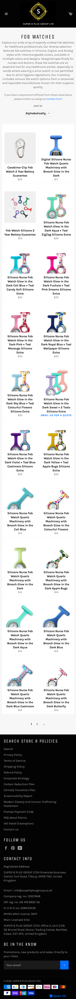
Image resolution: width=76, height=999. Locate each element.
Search (8, 749)
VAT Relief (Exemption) (19, 823)
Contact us (11, 829)
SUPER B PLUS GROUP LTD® (26, 981)
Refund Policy (13, 772)
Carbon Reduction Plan (19, 784)
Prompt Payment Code (19, 811)
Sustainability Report (18, 796)
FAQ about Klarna (15, 817)
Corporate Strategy (16, 778)
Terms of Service (15, 760)
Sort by (38, 106)
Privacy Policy (13, 755)
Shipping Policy (14, 766)
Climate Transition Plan (19, 790)
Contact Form (54, 98)
